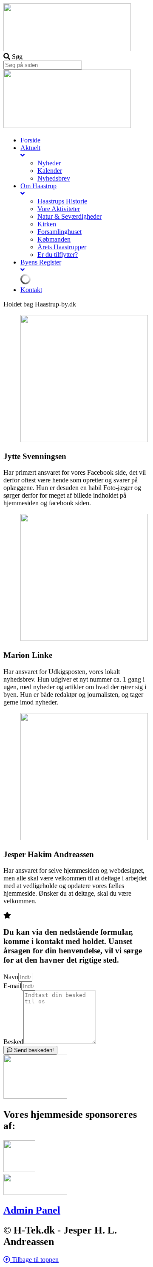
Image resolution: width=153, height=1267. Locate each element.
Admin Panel (31, 1210)
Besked (13, 1041)
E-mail (12, 985)
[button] (31, 1259)
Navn (10, 976)
